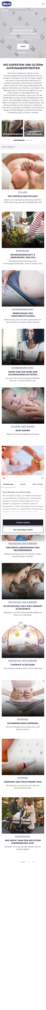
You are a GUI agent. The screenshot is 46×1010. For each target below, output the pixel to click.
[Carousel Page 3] (31, 140)
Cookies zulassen (23, 522)
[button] (9, 147)
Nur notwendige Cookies (23, 530)
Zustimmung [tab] (8, 484)
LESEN (23, 46)
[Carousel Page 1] (13, 52)
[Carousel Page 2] (17, 52)
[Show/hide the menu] (43, 4)
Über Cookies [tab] (37, 484)
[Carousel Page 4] (33, 52)
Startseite (5, 10)
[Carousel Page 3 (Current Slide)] (25, 52)
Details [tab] (23, 484)
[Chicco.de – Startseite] (7, 4)
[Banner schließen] (42, 478)
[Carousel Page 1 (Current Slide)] (19, 140)
